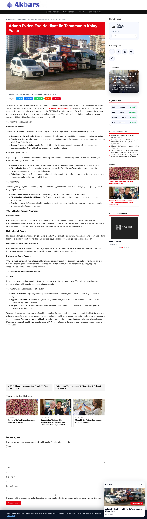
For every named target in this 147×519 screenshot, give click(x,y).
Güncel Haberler (52, 12)
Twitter (19, 98)
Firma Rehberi (68, 12)
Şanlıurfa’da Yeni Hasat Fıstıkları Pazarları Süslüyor (122, 136)
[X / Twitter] (118, 51)
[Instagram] (124, 51)
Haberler (9, 19)
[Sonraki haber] (135, 74)
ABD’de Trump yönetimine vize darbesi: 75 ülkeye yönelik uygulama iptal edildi (125, 151)
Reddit (48, 98)
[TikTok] (112, 58)
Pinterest (56, 98)
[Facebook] (112, 51)
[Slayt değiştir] (120, 247)
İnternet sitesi (12, 486)
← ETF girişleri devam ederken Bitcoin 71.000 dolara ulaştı (28, 387)
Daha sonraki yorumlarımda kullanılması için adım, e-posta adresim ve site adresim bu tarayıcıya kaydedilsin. (53, 498)
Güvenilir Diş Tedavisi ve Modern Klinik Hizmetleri (125, 147)
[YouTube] (131, 51)
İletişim (81, 12)
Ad (8, 468)
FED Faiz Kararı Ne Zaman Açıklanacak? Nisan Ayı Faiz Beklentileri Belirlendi (125, 156)
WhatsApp (39, 98)
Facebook (28, 98)
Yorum (9, 446)
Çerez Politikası (95, 12)
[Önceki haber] (131, 74)
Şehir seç (116, 31)
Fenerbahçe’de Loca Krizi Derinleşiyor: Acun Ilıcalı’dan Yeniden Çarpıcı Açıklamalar (124, 141)
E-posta (10, 477)
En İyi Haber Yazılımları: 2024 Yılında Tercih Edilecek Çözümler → (78, 387)
